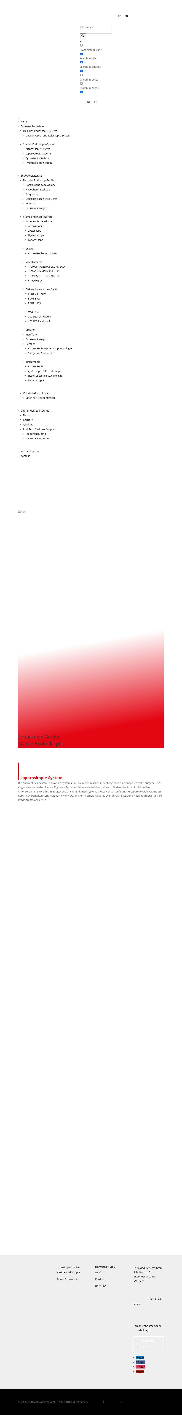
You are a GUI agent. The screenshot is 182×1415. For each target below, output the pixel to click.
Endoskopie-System (32, 126)
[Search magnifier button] (83, 36)
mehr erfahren (34, 916)
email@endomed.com (148, 1326)
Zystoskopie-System (37, 158)
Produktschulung (36, 433)
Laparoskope (35, 240)
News (26, 415)
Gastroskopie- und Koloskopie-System (48, 135)
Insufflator (32, 334)
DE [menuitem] (119, 16)
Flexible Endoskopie (68, 1272)
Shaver (30, 248)
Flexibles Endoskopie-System (40, 131)
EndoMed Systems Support (39, 429)
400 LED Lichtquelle (39, 321)
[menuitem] (119, 16)
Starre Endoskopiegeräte (37, 216)
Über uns (100, 1286)
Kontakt (25, 456)
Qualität (28, 424)
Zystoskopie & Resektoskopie (45, 371)
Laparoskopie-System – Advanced (38, 1107)
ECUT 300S (34, 298)
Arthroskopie (35, 366)
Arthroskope (35, 226)
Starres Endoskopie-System (39, 144)
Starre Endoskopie (67, 1279)
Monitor (30, 203)
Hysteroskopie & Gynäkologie (45, 375)
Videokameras (34, 262)
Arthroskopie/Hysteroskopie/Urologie (50, 348)
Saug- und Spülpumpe (41, 353)
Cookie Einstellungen (135, 1401)
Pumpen (31, 343)
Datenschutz (113, 1401)
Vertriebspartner (31, 451)
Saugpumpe (33, 194)
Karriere (28, 420)
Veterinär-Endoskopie (36, 393)
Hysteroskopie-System (39, 162)
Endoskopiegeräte (31, 175)
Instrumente (33, 361)
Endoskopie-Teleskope (39, 221)
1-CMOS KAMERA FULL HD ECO (46, 266)
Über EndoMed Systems (35, 410)
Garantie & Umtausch (38, 438)
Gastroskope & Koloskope (41, 185)
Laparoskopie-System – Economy (37, 896)
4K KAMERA (35, 280)
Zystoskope (34, 230)
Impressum (95, 1401)
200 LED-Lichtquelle (40, 316)
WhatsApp (144, 1330)
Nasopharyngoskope (38, 189)
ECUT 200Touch (37, 294)
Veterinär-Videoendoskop (41, 397)
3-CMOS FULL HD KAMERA (43, 276)
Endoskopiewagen (36, 208)
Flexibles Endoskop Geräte (38, 180)
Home (24, 121)
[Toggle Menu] (19, 118)
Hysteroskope (36, 235)
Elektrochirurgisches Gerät (41, 198)
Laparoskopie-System (38, 153)
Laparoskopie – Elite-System (34, 1213)
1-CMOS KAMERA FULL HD (43, 271)
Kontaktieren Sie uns (148, 1343)
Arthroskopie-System (38, 149)
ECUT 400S (34, 303)
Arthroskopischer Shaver (42, 253)
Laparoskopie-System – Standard (37, 1001)
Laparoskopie (36, 380)
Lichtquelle (32, 312)
